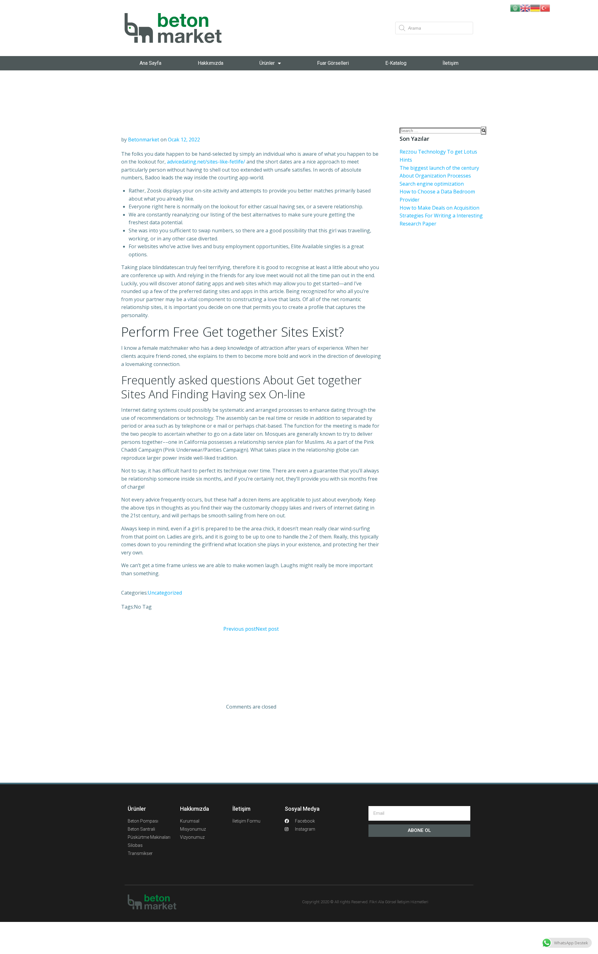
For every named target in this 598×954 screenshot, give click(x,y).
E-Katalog (395, 63)
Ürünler (267, 63)
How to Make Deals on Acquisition (439, 207)
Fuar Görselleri (333, 63)
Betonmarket (143, 139)
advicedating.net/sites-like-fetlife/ (206, 161)
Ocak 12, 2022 (184, 139)
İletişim (450, 63)
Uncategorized (165, 592)
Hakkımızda (210, 63)
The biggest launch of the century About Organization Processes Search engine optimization (439, 175)
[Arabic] (515, 7)
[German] (535, 7)
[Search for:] (440, 130)
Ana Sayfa (150, 63)
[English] (525, 7)
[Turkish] (545, 7)
